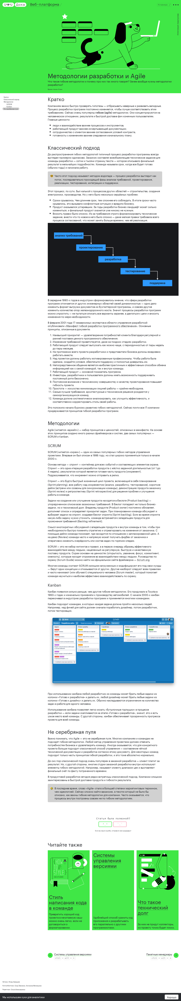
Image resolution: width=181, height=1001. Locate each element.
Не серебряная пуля (11, 109)
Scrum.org (143, 559)
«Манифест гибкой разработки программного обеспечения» (101, 326)
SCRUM (9, 104)
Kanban (9, 106)
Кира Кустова (177, 19)
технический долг (73, 507)
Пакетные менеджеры (159, 954)
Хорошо (171, 997)
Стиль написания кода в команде (68, 901)
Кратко (6, 97)
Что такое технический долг (153, 906)
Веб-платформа (44, 4)
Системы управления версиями (107, 859)
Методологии (8, 101)
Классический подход (11, 99)
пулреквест (127, 830)
